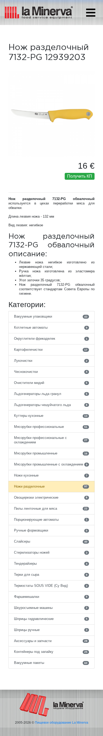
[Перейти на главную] (52, 704)
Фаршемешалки (50, 597)
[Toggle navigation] (91, 12)
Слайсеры (50, 541)
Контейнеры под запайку (50, 652)
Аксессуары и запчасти (50, 641)
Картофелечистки (50, 350)
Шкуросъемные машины (50, 608)
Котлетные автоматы (50, 327)
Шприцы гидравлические (50, 619)
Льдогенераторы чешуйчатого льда (50, 405)
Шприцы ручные (50, 630)
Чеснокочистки (50, 372)
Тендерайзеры (50, 563)
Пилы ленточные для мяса (50, 508)
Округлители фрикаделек (50, 339)
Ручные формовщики (50, 530)
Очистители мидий (50, 383)
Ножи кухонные (50, 475)
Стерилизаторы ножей (50, 552)
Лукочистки (50, 361)
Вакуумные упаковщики (50, 316)
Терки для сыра (50, 575)
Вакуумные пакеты (50, 663)
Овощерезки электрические (50, 497)
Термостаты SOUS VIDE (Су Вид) (50, 586)
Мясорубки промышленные (50, 453)
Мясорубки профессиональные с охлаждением (50, 440)
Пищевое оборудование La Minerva (61, 722)
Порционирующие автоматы (50, 520)
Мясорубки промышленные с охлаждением (50, 464)
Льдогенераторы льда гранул (50, 394)
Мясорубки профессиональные (50, 427)
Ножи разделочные (50, 486)
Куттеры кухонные (50, 416)
